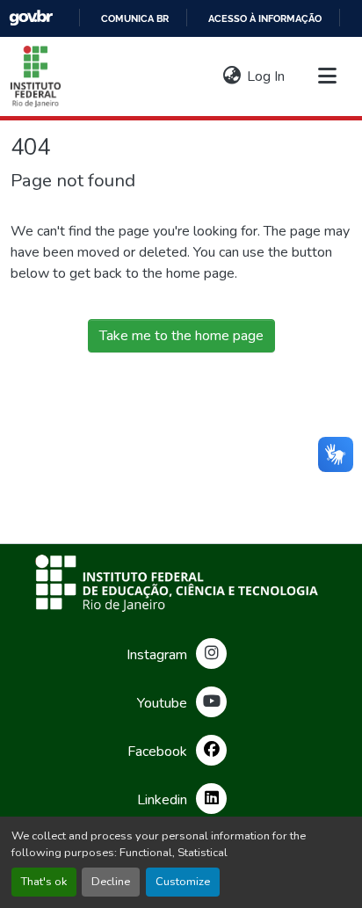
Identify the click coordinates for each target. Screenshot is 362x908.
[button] (36, 76)
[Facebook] (211, 750)
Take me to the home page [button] (181, 335)
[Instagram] (211, 653)
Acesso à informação (265, 18)
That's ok (44, 882)
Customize (183, 882)
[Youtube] (211, 701)
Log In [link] (266, 76)
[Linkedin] (211, 798)
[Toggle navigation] (326, 76)
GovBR (31, 18)
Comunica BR (135, 18)
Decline (110, 882)
